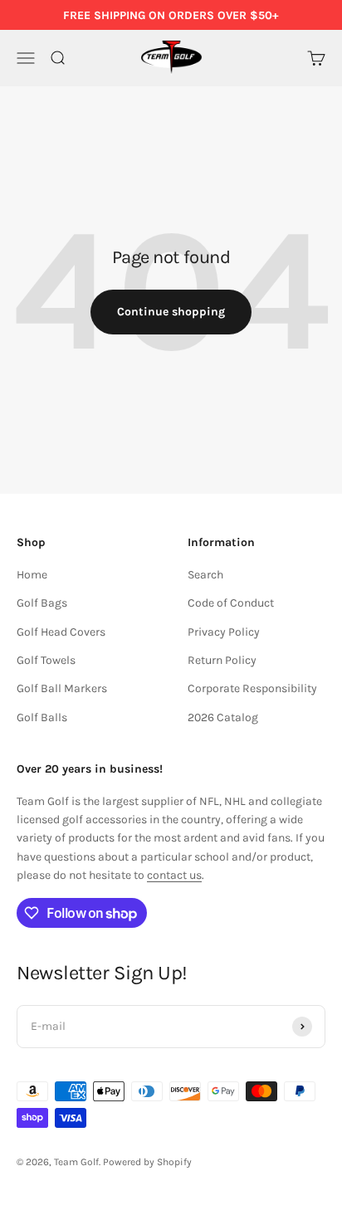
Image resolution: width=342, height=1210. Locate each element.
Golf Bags (42, 603)
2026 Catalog (223, 717)
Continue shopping (171, 312)
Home (32, 575)
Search (205, 575)
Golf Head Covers (61, 632)
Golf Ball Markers (62, 688)
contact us (174, 875)
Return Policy (222, 660)
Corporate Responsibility (252, 688)
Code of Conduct (231, 603)
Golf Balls (42, 717)
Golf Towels (46, 660)
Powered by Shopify (147, 1162)
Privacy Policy (224, 632)
